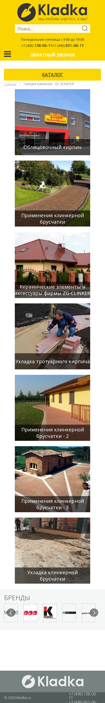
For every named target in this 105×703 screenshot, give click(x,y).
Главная (10, 84)
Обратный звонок (52, 55)
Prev (11, 612)
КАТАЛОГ (52, 75)
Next (94, 612)
